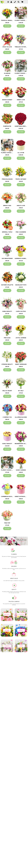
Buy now (7, 26)
